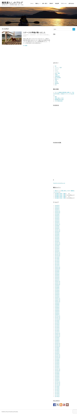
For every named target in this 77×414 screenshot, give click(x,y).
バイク (56, 70)
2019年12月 (57, 281)
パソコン (57, 71)
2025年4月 (57, 219)
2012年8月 (57, 373)
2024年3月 (57, 228)
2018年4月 (57, 310)
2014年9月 (57, 347)
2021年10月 (57, 255)
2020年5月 (57, 275)
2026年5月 (57, 205)
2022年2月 (57, 250)
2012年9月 (57, 372)
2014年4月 (57, 351)
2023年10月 (57, 231)
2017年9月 (57, 320)
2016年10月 (57, 336)
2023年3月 (57, 240)
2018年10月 (57, 301)
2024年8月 (57, 225)
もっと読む (25, 45)
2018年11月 (57, 300)
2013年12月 (57, 354)
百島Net (51, 3)
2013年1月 (57, 367)
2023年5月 (57, 238)
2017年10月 (57, 318)
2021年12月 (57, 252)
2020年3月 (57, 278)
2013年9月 (57, 359)
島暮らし (37, 3)
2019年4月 (57, 293)
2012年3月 (57, 377)
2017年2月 (57, 330)
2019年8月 (57, 287)
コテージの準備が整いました (34, 33)
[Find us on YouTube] (64, 404)
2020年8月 (57, 271)
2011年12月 (57, 382)
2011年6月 (57, 390)
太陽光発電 (57, 76)
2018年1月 (57, 314)
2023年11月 (57, 229)
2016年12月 (57, 333)
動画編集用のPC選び (59, 99)
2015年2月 (57, 340)
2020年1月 (57, 280)
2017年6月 (57, 324)
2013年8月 (57, 360)
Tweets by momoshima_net (59, 183)
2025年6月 (57, 217)
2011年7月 (57, 389)
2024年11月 (57, 224)
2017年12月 (57, 316)
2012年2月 (57, 379)
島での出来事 (43, 34)
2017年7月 (57, 323)
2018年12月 (57, 298)
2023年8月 (57, 234)
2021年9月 (57, 257)
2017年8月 (57, 321)
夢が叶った (57, 190)
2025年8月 (57, 214)
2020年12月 (57, 267)
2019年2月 (57, 296)
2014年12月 (57, 343)
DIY (55, 66)
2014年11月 (57, 344)
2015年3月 (57, 339)
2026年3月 (57, 206)
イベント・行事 (58, 67)
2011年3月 (57, 395)
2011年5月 (57, 392)
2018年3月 (57, 311)
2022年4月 (57, 248)
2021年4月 (57, 262)
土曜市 (56, 74)
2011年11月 (57, 383)
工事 (56, 80)
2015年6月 (57, 337)
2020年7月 (57, 273)
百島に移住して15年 (59, 98)
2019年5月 (57, 291)
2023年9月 (57, 232)
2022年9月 (57, 245)
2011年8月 (57, 387)
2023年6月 (57, 237)
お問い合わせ (71, 3)
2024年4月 (57, 227)
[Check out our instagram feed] (67, 404)
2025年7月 (57, 215)
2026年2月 (57, 208)
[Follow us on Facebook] (54, 404)
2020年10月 (57, 268)
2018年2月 (57, 313)
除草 (56, 96)
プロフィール (63, 3)
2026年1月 (57, 209)
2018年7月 (57, 306)
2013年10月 (57, 357)
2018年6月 (57, 307)
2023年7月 (57, 235)
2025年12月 (57, 211)
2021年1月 (57, 265)
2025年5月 (57, 218)
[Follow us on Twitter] (57, 404)
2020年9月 (57, 270)
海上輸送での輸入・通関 (60, 193)
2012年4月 (57, 376)
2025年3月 (57, 221)
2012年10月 (57, 370)
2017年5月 (57, 326)
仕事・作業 (44, 3)
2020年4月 (57, 277)
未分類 (56, 81)
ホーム (32, 3)
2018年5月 (57, 308)
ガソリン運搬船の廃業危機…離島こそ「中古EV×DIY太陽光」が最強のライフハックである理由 (63, 94)
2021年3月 (57, 264)
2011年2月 (57, 396)
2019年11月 (57, 283)
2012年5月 (57, 374)
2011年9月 (57, 386)
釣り (56, 84)
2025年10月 (57, 212)
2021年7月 (57, 260)
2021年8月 (57, 258)
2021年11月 (57, 254)
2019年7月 (57, 288)
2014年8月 (57, 349)
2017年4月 (57, 327)
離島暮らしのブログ (12, 2)
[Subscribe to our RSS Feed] (60, 404)
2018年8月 (57, 304)
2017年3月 (57, 329)
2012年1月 (57, 380)
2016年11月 (57, 334)
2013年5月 (57, 363)
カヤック (57, 69)
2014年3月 (57, 353)
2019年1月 (57, 297)
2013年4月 (57, 364)
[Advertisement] (64, 48)
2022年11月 (57, 242)
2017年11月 (57, 317)
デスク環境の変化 (59, 101)
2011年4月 (57, 393)
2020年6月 (57, 274)
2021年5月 (57, 261)
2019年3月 (57, 294)
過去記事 (57, 3)
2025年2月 (57, 222)
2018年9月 (57, 303)
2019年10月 (57, 284)
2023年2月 (57, 241)
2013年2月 (57, 366)
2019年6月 (57, 290)
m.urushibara (33, 34)
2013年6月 (57, 362)
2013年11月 (57, 356)
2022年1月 (57, 251)
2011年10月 (57, 385)
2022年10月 (57, 244)
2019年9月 (57, 285)
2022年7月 (57, 247)
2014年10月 (57, 346)
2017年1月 (57, 331)
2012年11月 (57, 369)
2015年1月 (57, 341)
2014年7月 (57, 350)
